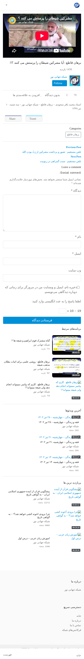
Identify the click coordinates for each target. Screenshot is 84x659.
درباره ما (76, 620)
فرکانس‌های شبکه (71, 630)
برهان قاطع (73, 134)
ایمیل (76, 253)
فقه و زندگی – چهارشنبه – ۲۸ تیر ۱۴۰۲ (59, 422)
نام (78, 236)
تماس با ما (75, 625)
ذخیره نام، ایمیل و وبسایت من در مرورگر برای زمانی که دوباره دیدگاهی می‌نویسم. (41, 290)
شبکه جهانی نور (58, 76)
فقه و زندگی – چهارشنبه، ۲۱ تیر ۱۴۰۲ (59, 442)
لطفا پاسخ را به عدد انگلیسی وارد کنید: (56, 301)
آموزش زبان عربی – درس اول (34, 538)
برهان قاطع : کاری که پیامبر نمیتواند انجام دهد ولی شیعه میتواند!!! (28, 386)
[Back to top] (11, 636)
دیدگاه (76, 190)
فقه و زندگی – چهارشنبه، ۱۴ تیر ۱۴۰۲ (59, 462)
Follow (58, 83)
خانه (79, 616)
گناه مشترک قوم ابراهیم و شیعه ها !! (30, 340)
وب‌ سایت (74, 270)
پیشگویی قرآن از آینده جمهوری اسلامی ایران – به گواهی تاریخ (29, 493)
